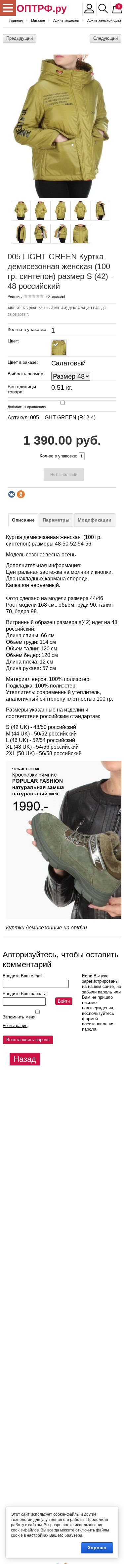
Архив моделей (66, 20)
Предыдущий (19, 38)
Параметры (56, 520)
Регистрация (15, 1025)
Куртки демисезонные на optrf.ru (46, 927)
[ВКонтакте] (12, 494)
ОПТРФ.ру (42, 8)
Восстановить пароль (28, 1039)
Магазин (38, 20)
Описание (23, 520)
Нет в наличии (63, 474)
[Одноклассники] (21, 494)
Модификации (94, 520)
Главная (16, 20)
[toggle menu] (8, 8)
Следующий (105, 38)
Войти (64, 1001)
